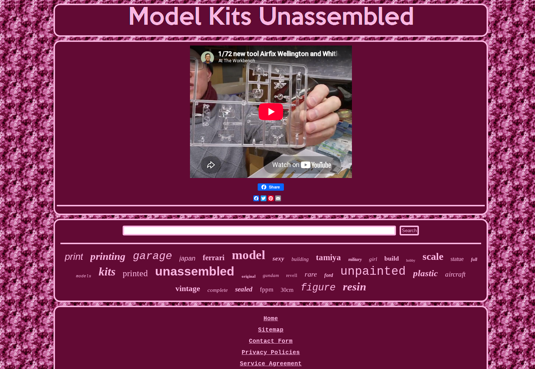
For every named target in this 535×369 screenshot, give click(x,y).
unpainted (373, 271)
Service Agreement (271, 364)
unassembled (194, 271)
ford (328, 275)
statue (457, 259)
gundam (271, 275)
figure (318, 287)
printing (108, 256)
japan (187, 258)
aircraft (455, 274)
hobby (410, 260)
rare (311, 274)
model (248, 255)
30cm (287, 290)
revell (291, 275)
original (248, 276)
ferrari (214, 257)
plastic (425, 273)
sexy (278, 258)
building (300, 259)
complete (217, 290)
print (74, 256)
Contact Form (271, 341)
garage (152, 256)
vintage (187, 288)
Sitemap (271, 330)
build (391, 258)
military (355, 259)
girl (373, 259)
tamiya (328, 257)
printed (135, 273)
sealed (244, 289)
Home (270, 319)
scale (433, 256)
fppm (266, 289)
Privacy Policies (271, 352)
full (474, 259)
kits (107, 271)
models (83, 276)
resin (354, 286)
